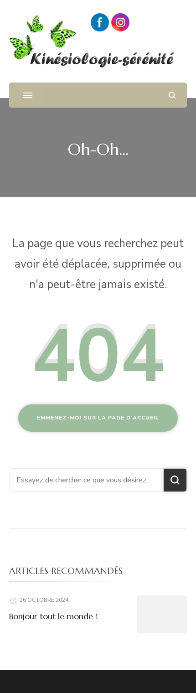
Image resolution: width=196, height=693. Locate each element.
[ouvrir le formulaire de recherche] (172, 95)
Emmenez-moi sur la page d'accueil (98, 417)
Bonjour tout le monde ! (53, 616)
